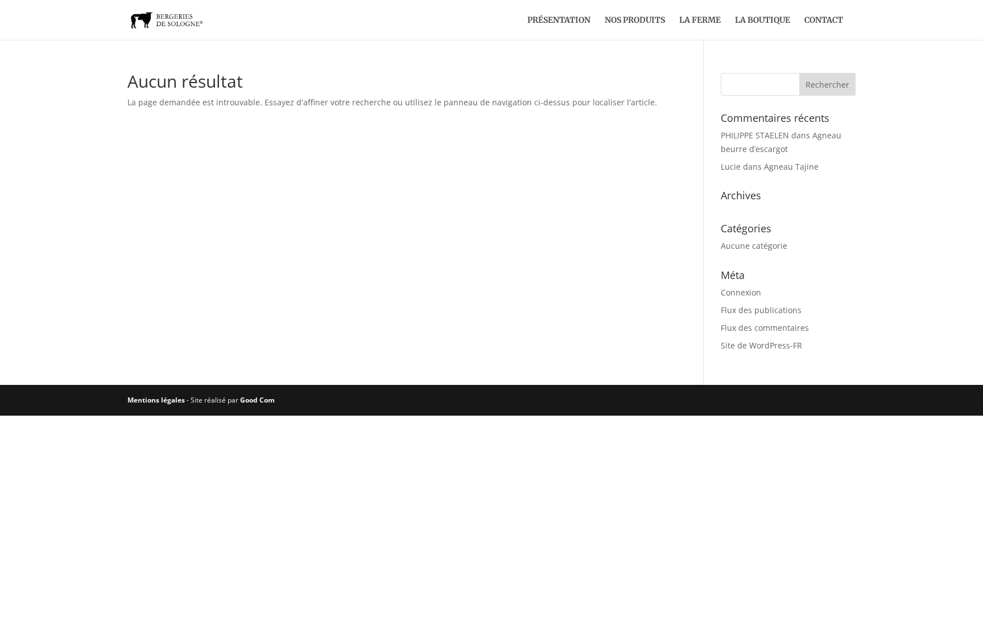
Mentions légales (156, 400)
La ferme (700, 20)
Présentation (558, 20)
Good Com (257, 400)
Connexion (741, 292)
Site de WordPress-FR (761, 345)
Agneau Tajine (791, 166)
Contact (823, 20)
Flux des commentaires (765, 327)
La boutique (762, 20)
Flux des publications (761, 310)
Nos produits (635, 20)
